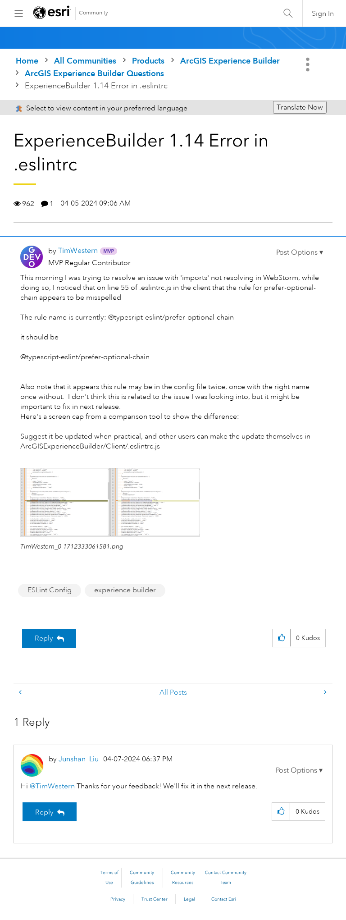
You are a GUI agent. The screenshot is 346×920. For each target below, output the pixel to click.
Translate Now (300, 107)
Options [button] (308, 64)
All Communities (85, 60)
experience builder (125, 590)
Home (27, 60)
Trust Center (154, 899)
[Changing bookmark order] (21, 692)
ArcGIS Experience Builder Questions (94, 73)
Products (148, 60)
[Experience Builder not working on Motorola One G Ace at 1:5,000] (324, 692)
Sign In (323, 13)
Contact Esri (223, 899)
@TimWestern (52, 786)
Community (93, 12)
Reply (44, 638)
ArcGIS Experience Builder (230, 60)
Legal (189, 899)
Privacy (117, 899)
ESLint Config (49, 590)
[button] (299, 252)
